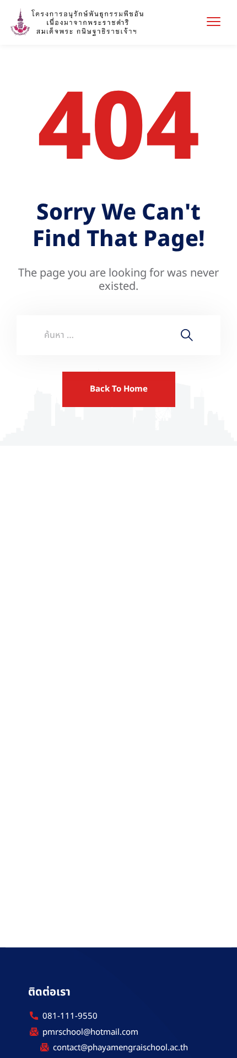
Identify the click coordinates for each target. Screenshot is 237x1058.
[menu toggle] (213, 21)
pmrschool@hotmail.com (90, 1032)
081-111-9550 (70, 1016)
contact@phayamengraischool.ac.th (120, 1048)
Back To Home (119, 389)
